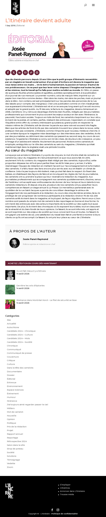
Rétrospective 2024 (17, 441)
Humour (11, 397)
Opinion (11, 419)
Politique (11, 423)
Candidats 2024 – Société (19, 342)
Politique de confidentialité (64, 514)
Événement (13, 393)
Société (10, 452)
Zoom (10, 467)
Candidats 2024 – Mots (18, 338)
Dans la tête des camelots (20, 368)
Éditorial (21, 25)
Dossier (11, 375)
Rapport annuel (15, 434)
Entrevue (11, 382)
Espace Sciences (15, 390)
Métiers (11, 408)
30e (9, 320)
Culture (11, 364)
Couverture (13, 357)
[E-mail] (25, 72)
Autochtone (13, 327)
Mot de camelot (15, 412)
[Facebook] (7, 72)
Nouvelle (11, 415)
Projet (10, 430)
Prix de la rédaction (16, 426)
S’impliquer (65, 485)
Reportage (12, 437)
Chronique (12, 345)
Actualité (11, 323)
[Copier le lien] (31, 72)
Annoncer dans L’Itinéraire (72, 491)
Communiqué (14, 349)
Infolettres (65, 488)
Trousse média (67, 494)
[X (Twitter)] (13, 72)
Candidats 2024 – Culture (20, 334)
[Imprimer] (37, 72)
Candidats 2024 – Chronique (21, 331)
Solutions (11, 456)
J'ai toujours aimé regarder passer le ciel (27, 404)
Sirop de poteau (15, 448)
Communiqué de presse (19, 353)
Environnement (14, 386)
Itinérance (12, 401)
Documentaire (14, 371)
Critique (11, 360)
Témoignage (13, 460)
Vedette (11, 463)
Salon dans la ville (16, 445)
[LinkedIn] (19, 72)
